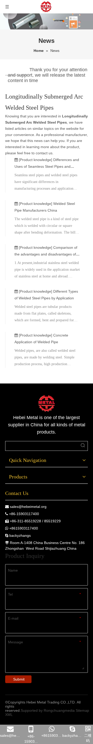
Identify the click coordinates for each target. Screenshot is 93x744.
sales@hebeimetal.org (28, 507)
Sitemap (82, 710)
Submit (19, 679)
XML (9, 715)
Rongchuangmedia (59, 710)
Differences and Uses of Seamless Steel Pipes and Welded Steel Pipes (46, 166)
